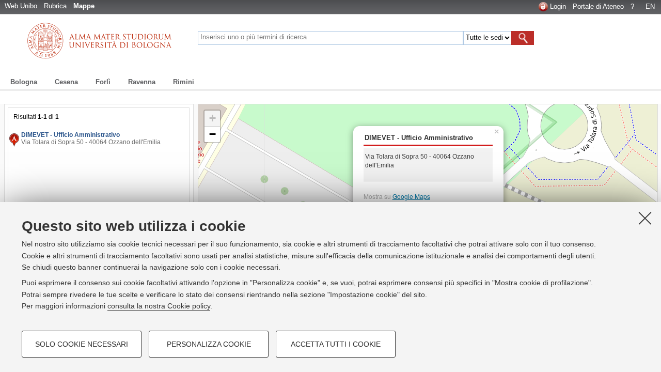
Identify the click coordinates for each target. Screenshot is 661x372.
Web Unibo (21, 6)
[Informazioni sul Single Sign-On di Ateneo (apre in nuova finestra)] (543, 6)
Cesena (66, 82)
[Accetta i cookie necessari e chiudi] (645, 218)
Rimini (183, 82)
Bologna (23, 82)
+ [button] (212, 118)
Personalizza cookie (209, 344)
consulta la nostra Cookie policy (158, 306)
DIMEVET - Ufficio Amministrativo (70, 135)
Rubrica (55, 6)
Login (558, 6)
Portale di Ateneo (598, 6)
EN (650, 6)
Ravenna (141, 82)
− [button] (212, 134)
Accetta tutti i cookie (336, 344)
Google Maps (411, 196)
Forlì (103, 82)
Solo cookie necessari (81, 344)
